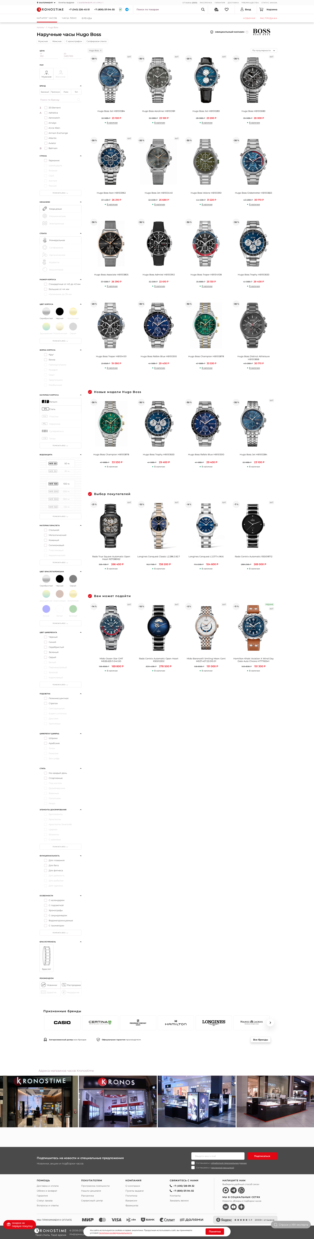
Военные (54, 793)
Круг (51, 354)
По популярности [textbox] (261, 50)
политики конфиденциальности (115, 1233)
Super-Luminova (58, 713)
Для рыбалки (56, 880)
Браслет (46, 969)
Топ (76, 92)
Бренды (87, 18)
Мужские (43, 41)
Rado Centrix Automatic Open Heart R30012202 (158, 659)
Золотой (53, 672)
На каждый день (58, 773)
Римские (53, 753)
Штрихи (53, 738)
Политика (131, 1195)
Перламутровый (58, 667)
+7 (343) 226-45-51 (79, 9)
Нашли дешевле (91, 1190)
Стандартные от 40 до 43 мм (64, 284)
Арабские (54, 743)
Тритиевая (55, 723)
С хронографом (74, 41)
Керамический (57, 555)
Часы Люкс (69, 18)
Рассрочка (206, 3)
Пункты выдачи (66, 3)
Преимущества (250, 3)
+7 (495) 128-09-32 (183, 1185)
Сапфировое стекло (97, 41)
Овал (51, 374)
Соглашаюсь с (221, 1163)
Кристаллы (55, 819)
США (51, 175)
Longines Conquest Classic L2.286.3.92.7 (158, 556)
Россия (53, 185)
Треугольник (56, 380)
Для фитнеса (56, 870)
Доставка (233, 3)
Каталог (41, 27)
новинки (249, 18)
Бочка (52, 359)
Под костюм (55, 783)
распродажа (268, 18)
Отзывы (187, 3)
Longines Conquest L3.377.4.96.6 (206, 556)
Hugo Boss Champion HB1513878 (111, 454)
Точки (52, 748)
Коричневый (56, 677)
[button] (43, 1022)
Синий (52, 642)
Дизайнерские (57, 788)
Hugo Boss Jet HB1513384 (253, 454)
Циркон (53, 829)
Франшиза (131, 1205)
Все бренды (260, 1039)
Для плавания (57, 860)
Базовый (45, 92)
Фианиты (54, 834)
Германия (54, 160)
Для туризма (56, 885)
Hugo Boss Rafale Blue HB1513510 (206, 454)
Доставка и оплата (48, 1185)
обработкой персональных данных (229, 1163)
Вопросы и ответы (48, 1205)
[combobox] (264, 50)
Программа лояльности (95, 1185)
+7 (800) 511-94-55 (104, 9)
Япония (53, 170)
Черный (53, 637)
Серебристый (56, 647)
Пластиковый (56, 550)
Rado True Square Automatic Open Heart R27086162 (111, 557)
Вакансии (131, 1200)
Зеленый (54, 652)
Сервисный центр (92, 1200)
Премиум (55, 92)
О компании (132, 1185)
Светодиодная (57, 708)
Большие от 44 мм (59, 289)
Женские (56, 41)
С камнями (55, 839)
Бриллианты (56, 814)
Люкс (65, 92)
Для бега (54, 865)
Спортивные (56, 778)
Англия (53, 180)
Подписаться (262, 1156)
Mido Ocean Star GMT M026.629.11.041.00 (111, 659)
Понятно (215, 1231)
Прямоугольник (57, 364)
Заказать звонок (179, 1200)
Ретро (52, 803)
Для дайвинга (56, 875)
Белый (52, 662)
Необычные (55, 385)
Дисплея (53, 718)
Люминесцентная (59, 698)
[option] (117, 1101)
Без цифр (54, 758)
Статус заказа (269, 3)
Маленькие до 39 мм (60, 294)
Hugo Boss (94, 50)
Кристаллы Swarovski (60, 824)
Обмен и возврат (47, 1190)
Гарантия (220, 3)
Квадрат (53, 369)
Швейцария (55, 165)
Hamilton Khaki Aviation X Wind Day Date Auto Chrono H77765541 (253, 659)
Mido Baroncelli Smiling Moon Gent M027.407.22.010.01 (206, 659)
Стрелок (53, 703)
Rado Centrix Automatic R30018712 (253, 556)
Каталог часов (47, 18)
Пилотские (55, 798)
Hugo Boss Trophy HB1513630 (158, 454)
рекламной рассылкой (222, 1167)
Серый (52, 657)
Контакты (175, 1195)
